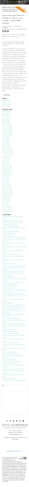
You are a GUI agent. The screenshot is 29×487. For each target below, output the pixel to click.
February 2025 (7, 147)
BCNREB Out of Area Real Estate (12, 222)
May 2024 (5, 160)
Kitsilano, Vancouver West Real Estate (14, 290)
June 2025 (5, 139)
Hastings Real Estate (8, 277)
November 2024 (7, 153)
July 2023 (5, 177)
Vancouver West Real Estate (11, 361)
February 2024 (7, 166)
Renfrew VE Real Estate (9, 329)
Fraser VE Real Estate (8, 263)
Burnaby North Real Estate (10, 231)
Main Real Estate (7, 303)
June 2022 (5, 202)
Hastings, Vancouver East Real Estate (13, 282)
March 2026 (6, 123)
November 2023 (7, 170)
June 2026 (5, 117)
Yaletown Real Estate (8, 378)
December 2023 (7, 168)
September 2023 (7, 173)
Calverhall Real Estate (9, 233)
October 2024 (6, 155)
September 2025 (7, 134)
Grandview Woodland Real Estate (12, 271)
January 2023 (6, 188)
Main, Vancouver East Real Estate (12, 305)
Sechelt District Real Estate (10, 333)
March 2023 (6, 185)
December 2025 (7, 128)
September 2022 (7, 196)
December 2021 (7, 211)
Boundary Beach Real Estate (11, 226)
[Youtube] (23, 421)
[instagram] (10, 421)
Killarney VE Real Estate (9, 286)
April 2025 (5, 143)
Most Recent (6, 111)
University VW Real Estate (10, 342)
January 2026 (6, 126)
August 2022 (6, 198)
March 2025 (6, 145)
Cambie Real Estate (8, 235)
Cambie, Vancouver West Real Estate (13, 237)
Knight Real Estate (8, 292)
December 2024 (7, 151)
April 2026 (5, 121)
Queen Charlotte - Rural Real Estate (13, 324)
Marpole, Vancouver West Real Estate (14, 307)
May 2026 (5, 119)
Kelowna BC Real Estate (9, 284)
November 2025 (7, 130)
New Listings (6, 102)
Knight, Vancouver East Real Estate (13, 294)
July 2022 (5, 200)
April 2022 (5, 205)
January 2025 (6, 149)
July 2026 (5, 115)
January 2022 (6, 209)
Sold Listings (6, 106)
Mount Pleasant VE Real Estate (11, 309)
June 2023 (5, 179)
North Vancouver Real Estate (11, 318)
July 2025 (5, 138)
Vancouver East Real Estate (10, 354)
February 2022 (7, 207)
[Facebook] (7, 421)
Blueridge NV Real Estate (10, 224)
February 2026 (7, 124)
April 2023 (5, 183)
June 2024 (5, 158)
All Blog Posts (6, 100)
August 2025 (6, 136)
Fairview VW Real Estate (10, 254)
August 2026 (6, 113)
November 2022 (7, 192)
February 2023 (7, 187)
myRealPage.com (17, 451)
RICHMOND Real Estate (9, 331)
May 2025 (5, 141)
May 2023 (5, 181)
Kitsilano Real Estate (8, 288)
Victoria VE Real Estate (9, 363)
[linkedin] (20, 421)
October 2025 (6, 132)
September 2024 (7, 156)
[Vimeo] (17, 421)
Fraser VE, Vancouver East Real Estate (16, 29)
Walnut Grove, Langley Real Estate (13, 369)
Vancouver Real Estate (9, 352)
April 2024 (5, 162)
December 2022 (7, 190)
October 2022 (6, 194)
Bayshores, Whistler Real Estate (12, 220)
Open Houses (6, 104)
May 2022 (5, 204)
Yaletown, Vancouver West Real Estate (14, 380)
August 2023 (6, 175)
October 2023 (6, 171)
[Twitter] (13, 421)
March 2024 (6, 164)
